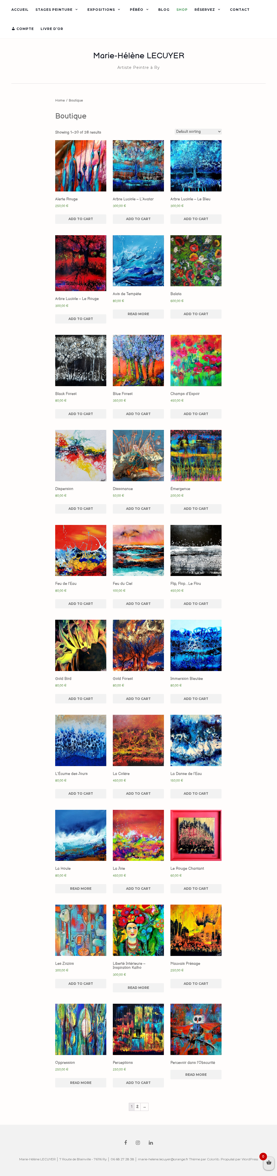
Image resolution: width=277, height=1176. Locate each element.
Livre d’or (52, 29)
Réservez (204, 10)
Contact (240, 10)
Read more (138, 314)
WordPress (250, 1159)
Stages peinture (53, 10)
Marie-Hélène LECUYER (138, 56)
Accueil (20, 10)
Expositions (101, 10)
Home (60, 100)
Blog (164, 10)
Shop (182, 10)
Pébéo (136, 10)
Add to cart (80, 219)
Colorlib (213, 1159)
